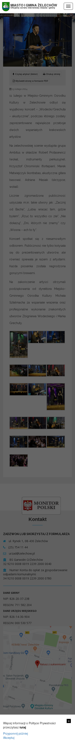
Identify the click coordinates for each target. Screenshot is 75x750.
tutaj (23, 727)
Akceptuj (8, 737)
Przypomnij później (15, 733)
